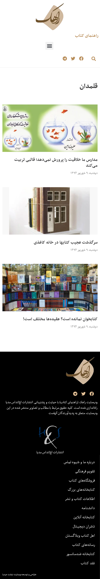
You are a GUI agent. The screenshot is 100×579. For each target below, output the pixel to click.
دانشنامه (88, 508)
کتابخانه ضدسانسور (80, 554)
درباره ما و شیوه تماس (79, 462)
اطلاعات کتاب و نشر (80, 499)
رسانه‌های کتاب (83, 545)
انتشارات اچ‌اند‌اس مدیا (50, 452)
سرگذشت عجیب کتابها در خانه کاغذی (66, 242)
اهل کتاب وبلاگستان (80, 535)
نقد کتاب (88, 563)
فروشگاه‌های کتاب (82, 480)
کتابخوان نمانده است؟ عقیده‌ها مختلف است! (60, 319)
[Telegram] (64, 58)
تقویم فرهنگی (85, 471)
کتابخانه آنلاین (84, 517)
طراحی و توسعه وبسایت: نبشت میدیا (19, 574)
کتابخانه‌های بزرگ (81, 489)
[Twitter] (72, 58)
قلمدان (89, 86)
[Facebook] (81, 58)
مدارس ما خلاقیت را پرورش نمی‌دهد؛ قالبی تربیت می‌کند (56, 162)
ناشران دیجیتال (84, 526)
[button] (49, 46)
